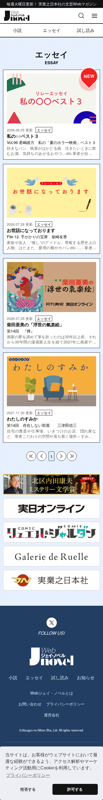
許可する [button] (75, 789)
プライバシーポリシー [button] (28, 775)
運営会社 (51, 714)
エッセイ (51, 30)
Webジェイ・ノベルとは (51, 693)
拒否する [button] (28, 789)
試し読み (85, 30)
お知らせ (85, 677)
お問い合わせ (29, 704)
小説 (17, 30)
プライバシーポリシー (65, 704)
